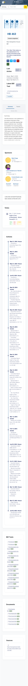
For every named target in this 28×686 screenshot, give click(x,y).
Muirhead (15, 184)
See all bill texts (18, 85)
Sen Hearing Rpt (11, 610)
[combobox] (5, 6)
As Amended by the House (13, 548)
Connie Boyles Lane (17, 177)
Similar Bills (14, 111)
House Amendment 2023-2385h (12, 565)
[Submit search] (25, 6)
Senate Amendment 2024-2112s (13, 582)
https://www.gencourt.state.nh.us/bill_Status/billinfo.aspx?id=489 (14, 648)
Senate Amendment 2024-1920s (13, 574)
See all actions (17, 70)
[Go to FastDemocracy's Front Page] (2, 2)
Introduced (13, 541)
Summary (10, 106)
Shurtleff (8, 184)
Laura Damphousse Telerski (13, 170)
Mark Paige (15, 158)
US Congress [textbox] (5, 7)
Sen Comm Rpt (14, 616)
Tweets (18, 106)
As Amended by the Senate (12, 92)
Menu (17, 1)
